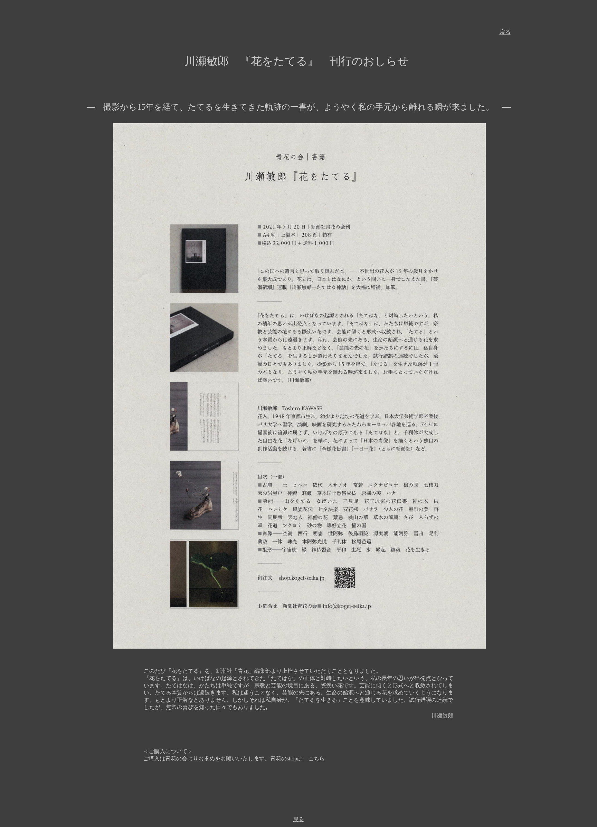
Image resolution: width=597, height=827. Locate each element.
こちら (316, 758)
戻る (505, 32)
